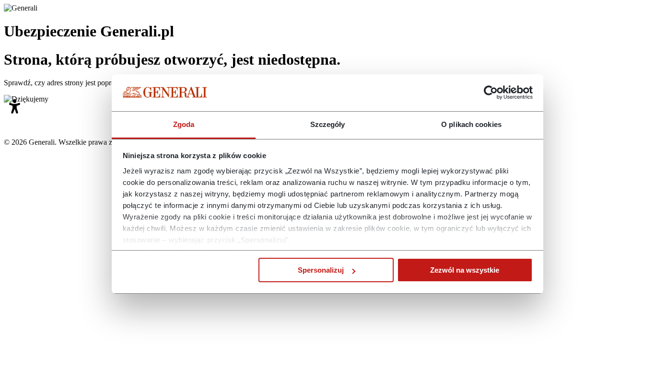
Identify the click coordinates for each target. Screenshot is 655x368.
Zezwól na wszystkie (464, 270)
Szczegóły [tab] (327, 124)
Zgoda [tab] (184, 124)
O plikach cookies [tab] (471, 124)
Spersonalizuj (321, 270)
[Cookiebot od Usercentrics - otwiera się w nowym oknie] (491, 93)
